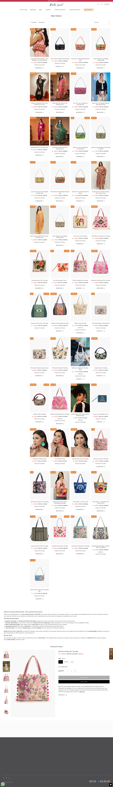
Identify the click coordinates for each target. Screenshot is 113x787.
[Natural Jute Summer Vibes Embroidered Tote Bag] (60, 485)
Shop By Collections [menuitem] (74, 9)
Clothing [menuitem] (48, 9)
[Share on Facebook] (111, 650)
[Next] (81, 1)
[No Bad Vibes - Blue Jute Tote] (80, 485)
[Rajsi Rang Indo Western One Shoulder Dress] (60, 86)
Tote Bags (5, 753)
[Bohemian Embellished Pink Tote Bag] (100, 264)
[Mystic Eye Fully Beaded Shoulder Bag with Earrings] (100, 86)
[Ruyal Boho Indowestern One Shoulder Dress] (60, 131)
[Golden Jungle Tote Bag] (80, 307)
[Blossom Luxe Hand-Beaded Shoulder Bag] (80, 131)
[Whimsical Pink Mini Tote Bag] (100, 442)
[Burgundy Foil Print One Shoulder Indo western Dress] (100, 175)
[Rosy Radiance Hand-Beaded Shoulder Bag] (60, 219)
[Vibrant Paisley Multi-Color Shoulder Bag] (39, 573)
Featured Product (56, 647)
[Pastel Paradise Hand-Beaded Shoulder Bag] (100, 42)
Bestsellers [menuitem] (33, 9)
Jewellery (5, 751)
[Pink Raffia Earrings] (60, 442)
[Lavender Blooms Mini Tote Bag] (39, 264)
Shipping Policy (34, 749)
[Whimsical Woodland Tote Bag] (60, 351)
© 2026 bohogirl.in (7, 782)
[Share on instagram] (111, 654)
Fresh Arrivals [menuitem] (23, 9)
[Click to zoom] (53, 652)
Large (72, 662)
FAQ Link (33, 753)
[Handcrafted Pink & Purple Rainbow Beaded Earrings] (80, 398)
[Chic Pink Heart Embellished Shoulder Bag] (80, 86)
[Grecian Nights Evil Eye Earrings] (80, 442)
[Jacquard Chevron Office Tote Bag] (39, 529)
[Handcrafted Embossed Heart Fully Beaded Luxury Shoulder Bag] (39, 42)
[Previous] (31, 1)
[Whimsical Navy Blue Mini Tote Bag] (39, 485)
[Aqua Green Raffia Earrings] (39, 442)
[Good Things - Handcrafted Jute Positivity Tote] (100, 485)
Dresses (5, 749)
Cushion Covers (7, 756)
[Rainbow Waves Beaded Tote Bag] (60, 307)
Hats (4, 746)
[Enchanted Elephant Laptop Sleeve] (100, 307)
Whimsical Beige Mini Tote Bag (68, 651)
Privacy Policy (34, 746)
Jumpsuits (6, 754)
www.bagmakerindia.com (69, 771)
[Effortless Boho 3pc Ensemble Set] (39, 131)
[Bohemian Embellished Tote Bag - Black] (80, 351)
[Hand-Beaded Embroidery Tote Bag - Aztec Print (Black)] (100, 529)
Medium (66, 662)
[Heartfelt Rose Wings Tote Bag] (60, 529)
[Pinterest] (9, 778)
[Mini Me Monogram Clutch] (60, 264)
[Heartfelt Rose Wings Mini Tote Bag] (100, 219)
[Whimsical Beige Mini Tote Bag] (80, 264)
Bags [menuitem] (40, 9)
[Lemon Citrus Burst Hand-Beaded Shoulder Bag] (39, 175)
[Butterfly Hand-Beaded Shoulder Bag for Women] (100, 131)
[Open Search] (98, 4)
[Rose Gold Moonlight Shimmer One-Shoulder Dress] (39, 219)
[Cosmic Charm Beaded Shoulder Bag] (60, 42)
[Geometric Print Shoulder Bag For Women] (80, 175)
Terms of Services (35, 747)
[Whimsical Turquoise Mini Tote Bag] (80, 529)
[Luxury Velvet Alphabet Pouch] (100, 398)
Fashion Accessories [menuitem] (60, 9)
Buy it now (84, 682)
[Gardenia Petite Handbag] (39, 398)
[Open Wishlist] (110, 784)
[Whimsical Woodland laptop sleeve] (39, 351)
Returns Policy (34, 751)
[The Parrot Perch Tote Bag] (80, 219)
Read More (82, 691)
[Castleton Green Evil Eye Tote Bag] (39, 307)
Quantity (61, 671)
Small (60, 662)
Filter (32, 22)
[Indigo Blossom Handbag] (100, 351)
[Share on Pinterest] (111, 658)
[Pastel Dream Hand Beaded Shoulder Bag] (60, 175)
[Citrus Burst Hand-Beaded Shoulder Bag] (80, 42)
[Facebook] (3, 778)
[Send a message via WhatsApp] (3, 784)
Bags (4, 747)
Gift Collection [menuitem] (88, 9)
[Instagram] (6, 778)
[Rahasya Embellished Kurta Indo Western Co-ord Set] (39, 86)
